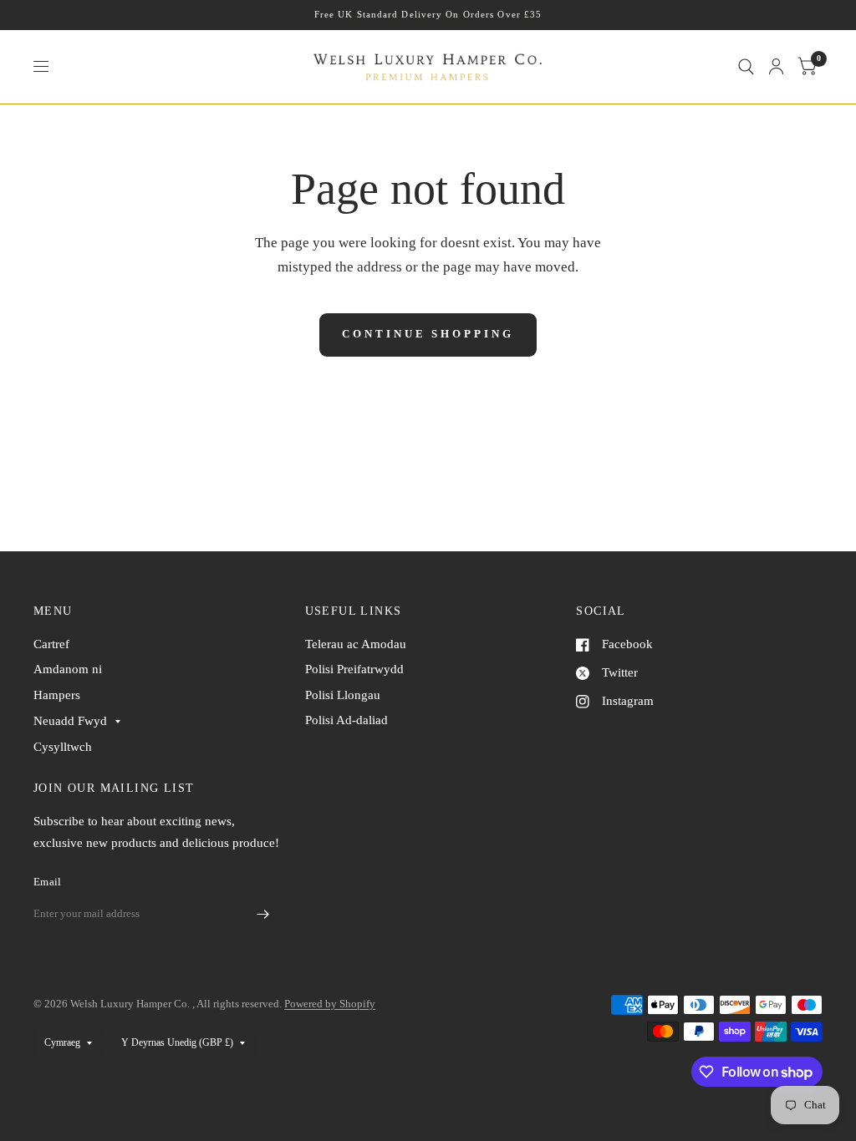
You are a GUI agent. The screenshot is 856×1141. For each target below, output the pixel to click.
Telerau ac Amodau (355, 644)
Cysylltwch (62, 746)
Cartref (51, 644)
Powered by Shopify (329, 1003)
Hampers (56, 695)
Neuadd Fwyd (70, 721)
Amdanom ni (67, 669)
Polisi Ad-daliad (346, 720)
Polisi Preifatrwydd (354, 669)
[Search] (746, 67)
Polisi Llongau (342, 695)
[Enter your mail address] (263, 914)
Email (47, 881)
